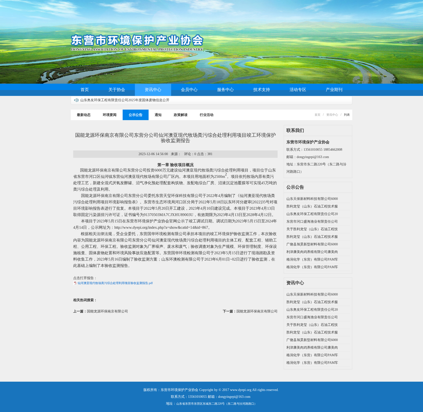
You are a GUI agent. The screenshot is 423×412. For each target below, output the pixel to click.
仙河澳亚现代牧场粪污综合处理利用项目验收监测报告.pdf (115, 283)
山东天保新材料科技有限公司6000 (312, 199)
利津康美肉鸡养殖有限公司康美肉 (312, 252)
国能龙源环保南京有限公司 (107, 311)
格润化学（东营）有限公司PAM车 (312, 259)
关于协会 (116, 89)
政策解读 (181, 115)
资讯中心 (153, 89)
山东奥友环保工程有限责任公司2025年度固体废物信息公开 (124, 98)
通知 (158, 115)
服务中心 (225, 89)
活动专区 (298, 89)
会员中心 (189, 89)
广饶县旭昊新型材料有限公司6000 (312, 244)
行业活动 (206, 115)
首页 (85, 89)
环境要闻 (110, 115)
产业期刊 (334, 89)
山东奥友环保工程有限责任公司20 (312, 214)
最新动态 (84, 115)
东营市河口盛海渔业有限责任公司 (312, 221)
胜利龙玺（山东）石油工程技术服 (312, 206)
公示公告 (135, 115)
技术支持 (261, 89)
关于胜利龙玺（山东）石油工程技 (312, 229)
